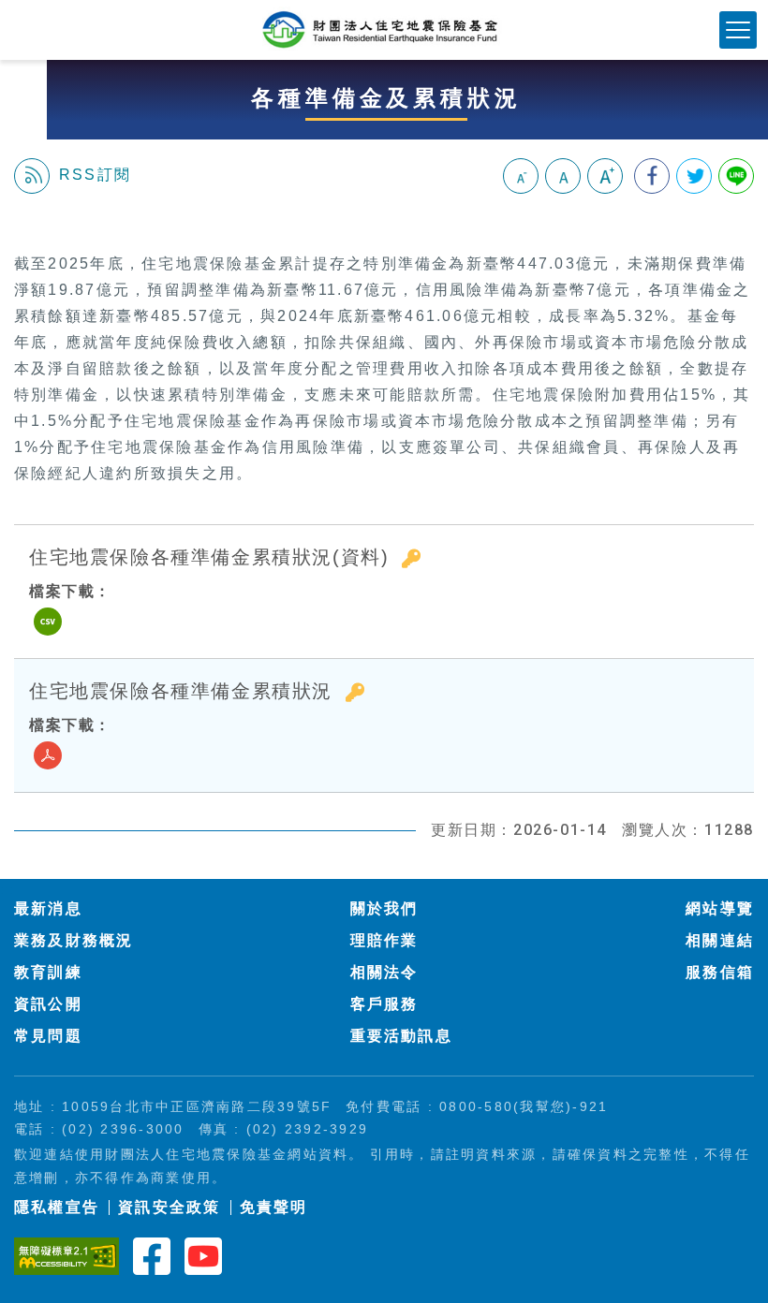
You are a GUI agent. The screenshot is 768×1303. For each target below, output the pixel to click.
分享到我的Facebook (652, 176)
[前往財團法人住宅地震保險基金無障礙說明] (66, 1255)
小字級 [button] (521, 176)
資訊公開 (48, 1004)
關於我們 (384, 908)
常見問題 (48, 1036)
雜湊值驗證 (411, 558)
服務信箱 (720, 972)
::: (21, 221)
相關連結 (720, 940)
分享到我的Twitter (694, 176)
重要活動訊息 (401, 1036)
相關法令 (384, 972)
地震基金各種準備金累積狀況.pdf (48, 755)
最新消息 (48, 908)
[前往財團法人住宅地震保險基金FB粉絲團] (151, 1255)
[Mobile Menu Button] (738, 30)
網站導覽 (720, 908)
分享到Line (736, 176)
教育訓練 (48, 972)
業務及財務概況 (74, 940)
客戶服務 (384, 1004)
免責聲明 (274, 1207)
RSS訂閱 (95, 175)
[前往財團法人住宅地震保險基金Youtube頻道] (203, 1255)
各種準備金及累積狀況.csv (48, 622)
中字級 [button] (563, 176)
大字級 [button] (605, 176)
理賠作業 (384, 940)
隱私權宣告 (56, 1207)
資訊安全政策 (169, 1207)
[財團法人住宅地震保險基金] (384, 30)
